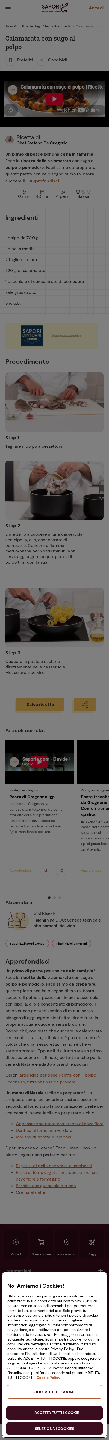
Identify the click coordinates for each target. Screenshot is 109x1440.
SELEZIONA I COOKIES (54, 1428)
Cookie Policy (48, 1377)
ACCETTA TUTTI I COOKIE (56, 1412)
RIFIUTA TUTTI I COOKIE (54, 1391)
